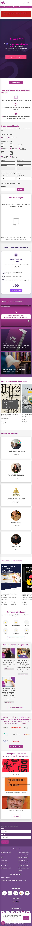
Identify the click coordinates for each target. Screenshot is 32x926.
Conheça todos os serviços (16, 638)
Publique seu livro (16, 82)
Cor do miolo (20, 165)
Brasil (2, 6)
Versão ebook (20, 176)
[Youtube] (28, 912)
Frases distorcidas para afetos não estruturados (10, 415)
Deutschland (16, 6)
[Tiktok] (18, 912)
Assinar (5, 842)
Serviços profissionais (23, 857)
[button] (3, 923)
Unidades (3, 186)
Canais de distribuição (23, 865)
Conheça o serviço (16, 290)
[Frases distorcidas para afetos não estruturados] (11, 398)
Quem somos (4, 860)
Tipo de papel (20, 160)
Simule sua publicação (16, 746)
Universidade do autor (23, 860)
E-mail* (3, 834)
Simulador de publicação (24, 869)
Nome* (3, 828)
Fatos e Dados (4, 862)
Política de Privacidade (16, 921)
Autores (2, 855)
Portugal (6, 6)
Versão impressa (5, 176)
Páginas (3, 160)
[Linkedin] (23, 912)
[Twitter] (3, 912)
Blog (2, 857)
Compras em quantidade (24, 862)
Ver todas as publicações (16, 707)
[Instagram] (13, 912)
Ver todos (16, 816)
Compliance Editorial (23, 855)
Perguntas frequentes (6, 877)
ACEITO (26, 918)
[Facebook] (8, 912)
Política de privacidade (23, 852)
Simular (20, 189)
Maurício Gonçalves (5, 418)
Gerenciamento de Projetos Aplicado (8, 594)
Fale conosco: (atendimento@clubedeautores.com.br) (13, 880)
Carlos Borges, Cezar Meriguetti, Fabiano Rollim (8, 598)
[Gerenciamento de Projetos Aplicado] (11, 578)
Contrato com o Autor (6, 868)
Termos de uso (4, 865)
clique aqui (21, 13)
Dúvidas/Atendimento (6, 852)
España (11, 6)
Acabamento (4, 165)
